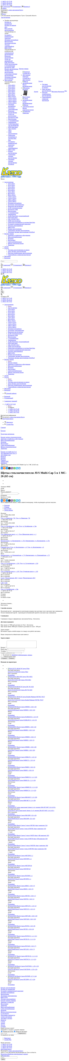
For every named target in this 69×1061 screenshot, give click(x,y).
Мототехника (9, 41)
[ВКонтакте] (2, 468)
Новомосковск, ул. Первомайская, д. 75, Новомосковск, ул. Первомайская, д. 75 (25, 555)
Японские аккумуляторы (9, 56)
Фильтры (3, 442)
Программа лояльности (8, 1015)
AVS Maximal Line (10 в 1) (9, 453)
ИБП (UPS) (8, 48)
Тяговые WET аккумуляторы (9, 71)
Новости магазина (21, 1031)
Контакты (7, 258)
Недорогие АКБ (9, 67)
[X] (9, 468)
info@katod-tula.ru (8, 418)
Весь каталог (8, 80)
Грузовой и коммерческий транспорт (9, 36)
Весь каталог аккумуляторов (9, 29)
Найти (3, 1059)
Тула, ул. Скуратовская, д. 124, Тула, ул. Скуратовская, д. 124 (19, 563)
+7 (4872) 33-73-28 (6, 1)
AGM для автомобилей (9, 60)
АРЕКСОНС (5, 461)
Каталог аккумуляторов (8, 987)
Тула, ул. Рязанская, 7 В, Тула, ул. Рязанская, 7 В (15, 518)
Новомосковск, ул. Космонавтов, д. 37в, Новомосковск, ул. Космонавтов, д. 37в (25, 541)
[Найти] (1, 263)
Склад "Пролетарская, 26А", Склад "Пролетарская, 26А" (18, 578)
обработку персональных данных (22, 655)
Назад (10, 306)
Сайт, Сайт (4, 583)
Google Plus (9, 424)
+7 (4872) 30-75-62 (6, 4)
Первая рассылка (8, 1031)
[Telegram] (19, 468)
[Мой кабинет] (2, 267)
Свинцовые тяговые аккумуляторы (11, 74)
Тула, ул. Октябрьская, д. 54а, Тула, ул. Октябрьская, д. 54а (18, 526)
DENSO (3, 458)
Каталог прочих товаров (8, 1000)
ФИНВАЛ (4, 463)
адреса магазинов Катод (15, 10)
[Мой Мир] (7, 468)
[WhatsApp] (14, 468)
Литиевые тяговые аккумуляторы (10, 77)
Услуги (6, 248)
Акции (6, 246)
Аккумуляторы (8, 182)
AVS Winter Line (6, 455)
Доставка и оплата (6, 1018)
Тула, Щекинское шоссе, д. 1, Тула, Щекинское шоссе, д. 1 (18, 534)
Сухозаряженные (10, 66)
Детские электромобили (9, 45)
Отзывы (3, 1026)
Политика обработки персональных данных (14, 1054)
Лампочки (4, 448)
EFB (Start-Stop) (9, 62)
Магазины (7, 256)
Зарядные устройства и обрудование (12, 439)
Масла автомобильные (8, 440)
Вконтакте (9, 422)
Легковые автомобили (11, 40)
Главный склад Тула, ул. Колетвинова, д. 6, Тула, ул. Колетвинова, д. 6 (22, 547)
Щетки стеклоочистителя (8, 447)
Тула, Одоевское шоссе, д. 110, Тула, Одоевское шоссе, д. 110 (19, 571)
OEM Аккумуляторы (11, 64)
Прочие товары (9, 234)
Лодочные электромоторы (9, 996)
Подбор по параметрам (8, 23)
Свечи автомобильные (8, 445)
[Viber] (12, 468)
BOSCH (3, 456)
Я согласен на (17, 655)
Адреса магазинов (6, 1017)
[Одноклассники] (4, 468)
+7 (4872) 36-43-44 (6, 3)
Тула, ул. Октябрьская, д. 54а (9, 589)
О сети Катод (5, 1013)
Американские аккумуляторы (9, 53)
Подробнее (11, 675)
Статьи (3, 1021)
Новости (3, 1020)
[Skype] (17, 468)
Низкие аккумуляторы (11, 69)
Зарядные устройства (7, 1002)
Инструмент (4, 443)
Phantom (3, 460)
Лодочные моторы (10, 43)
